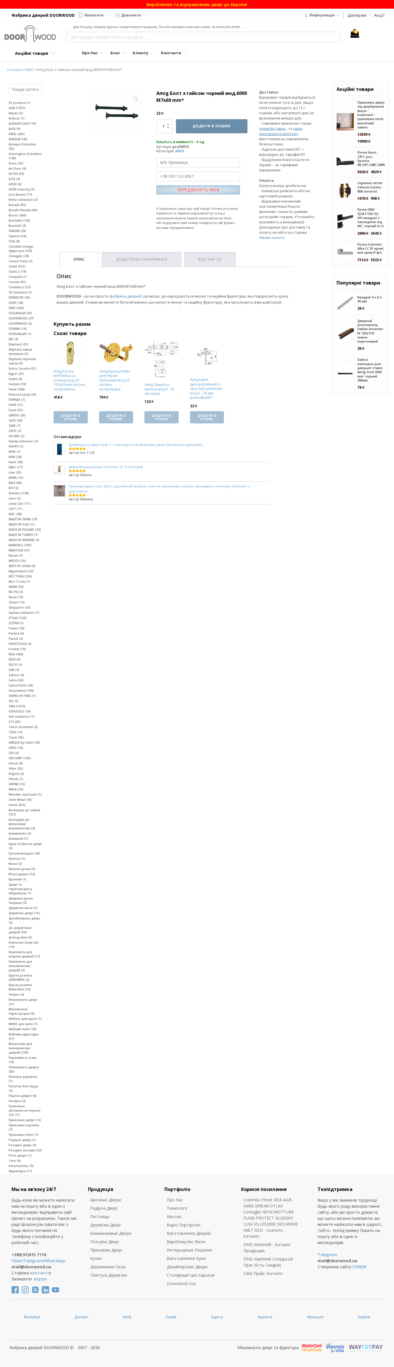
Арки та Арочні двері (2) (25, 846)
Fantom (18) (17, 384)
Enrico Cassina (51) (23, 368)
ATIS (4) (14, 179)
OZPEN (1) (16, 623)
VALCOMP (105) (20, 758)
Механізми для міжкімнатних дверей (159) (20, 1048)
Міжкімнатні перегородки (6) (22, 1011)
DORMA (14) (18, 329)
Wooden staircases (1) (25, 794)
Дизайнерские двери (187, 1266)
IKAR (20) (15, 457)
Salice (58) (16, 680)
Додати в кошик (212, 126)
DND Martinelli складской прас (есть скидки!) (268, 1262)
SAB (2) (14, 670)
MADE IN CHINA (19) (23, 519)
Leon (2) (15, 498)
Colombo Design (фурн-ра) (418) (21, 248)
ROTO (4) (15, 665)
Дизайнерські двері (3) (24, 920)
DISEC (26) (16, 303)
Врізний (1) (17, 879)
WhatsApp (54, 1260)
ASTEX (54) (16, 174)
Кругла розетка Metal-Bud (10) (20, 987)
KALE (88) (15, 483)
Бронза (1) (17, 859)
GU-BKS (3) (17, 436)
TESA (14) (15, 732)
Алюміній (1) (18, 839)
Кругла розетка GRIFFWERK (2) (20, 977)
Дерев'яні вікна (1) (23, 908)
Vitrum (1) (16, 779)
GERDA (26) (17, 415)
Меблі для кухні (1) (23, 1024)
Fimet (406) (17, 389)
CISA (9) (14, 241)
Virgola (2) (16, 774)
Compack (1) (18, 277)
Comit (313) (17, 266)
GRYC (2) (15, 431)
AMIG (29, 69)
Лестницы (99, 1216)
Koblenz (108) (19, 493)
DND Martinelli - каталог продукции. (267, 1247)
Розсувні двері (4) (22, 1145)
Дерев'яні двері (105, 1225)
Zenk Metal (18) (20, 800)
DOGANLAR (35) (20, 313)
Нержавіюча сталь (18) (23, 1060)
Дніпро (81, 1316)
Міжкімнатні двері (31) (23, 1002)
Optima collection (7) (24, 613)
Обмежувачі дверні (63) (24, 1069)
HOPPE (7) (16, 446)
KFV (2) (13, 488)
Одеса (217, 1316)
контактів (40, 1273)
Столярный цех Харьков (191, 1275)
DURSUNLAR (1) (20, 334)
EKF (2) (13, 339)
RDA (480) (16, 654)
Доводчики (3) (20, 937)
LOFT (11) (15, 509)
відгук (40, 1279)
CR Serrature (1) (20, 292)
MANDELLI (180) (20, 545)
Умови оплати (271, 237)
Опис (79, 259)
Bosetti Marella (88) (23, 210)
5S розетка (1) (19, 103)
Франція (315, 1316)
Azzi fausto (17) (20, 194)
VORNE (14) (17, 784)
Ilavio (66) (16, 462)
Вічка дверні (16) (22, 874)
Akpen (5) (16, 113)
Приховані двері (106, 1250)
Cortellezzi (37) (20, 287)
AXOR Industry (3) (22, 189)
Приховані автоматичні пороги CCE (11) (24, 1110)
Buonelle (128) (19, 220)
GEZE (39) (15, 420)
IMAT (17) (16, 467)
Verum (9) (16, 763)
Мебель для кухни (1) (25, 1019)
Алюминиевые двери (110, 1233)
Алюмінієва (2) (20, 833)
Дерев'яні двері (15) (24, 913)
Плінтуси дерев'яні (108, 1275)
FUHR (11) (16, 405)
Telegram (33, 1260)
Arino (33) (16, 163)
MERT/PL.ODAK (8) (22, 566)
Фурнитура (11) (20, 1171)
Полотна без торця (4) (23, 1088)
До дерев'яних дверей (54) (20, 930)
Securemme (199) (21, 691)
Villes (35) (16, 768)
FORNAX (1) (17, 400)
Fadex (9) (15, 379)
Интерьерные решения (189, 1250)
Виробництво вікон (186, 1241)
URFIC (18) (16, 748)
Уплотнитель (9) (21, 1166)
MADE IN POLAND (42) (25, 530)
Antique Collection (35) (22, 146)
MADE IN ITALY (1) (22, 524)
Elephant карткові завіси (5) (22, 361)
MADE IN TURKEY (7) (23, 535)
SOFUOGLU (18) (20, 711)
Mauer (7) (16, 555)
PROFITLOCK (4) (20, 644)
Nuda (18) (16, 597)
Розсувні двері (104, 1241)
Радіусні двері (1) (22, 1140)
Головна (14, 69)
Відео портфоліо (183, 1225)
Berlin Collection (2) (23, 200)
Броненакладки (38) (24, 853)
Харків (364, 1316)
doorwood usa (181, 1283)
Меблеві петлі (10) (22, 1029)
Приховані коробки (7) (24, 1127)
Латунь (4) (16, 994)
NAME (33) (16, 587)
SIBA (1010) (17, 706)
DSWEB (359, 1266)
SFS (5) (13, 701)
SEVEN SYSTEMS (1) (22, 696)
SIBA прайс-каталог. (263, 1273)
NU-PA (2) (16, 592)
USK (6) (14, 753)
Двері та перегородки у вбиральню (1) (20, 888)
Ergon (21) (16, 374)
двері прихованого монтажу (281, 131)
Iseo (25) (15, 472)
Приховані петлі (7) (23, 1135)
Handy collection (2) (23, 441)
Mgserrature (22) (21, 571)
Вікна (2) (15, 864)
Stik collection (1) (21, 717)
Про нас (175, 1200)
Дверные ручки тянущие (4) (21, 900)
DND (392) (16, 308)
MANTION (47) (19, 550)
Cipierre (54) (18, 236)
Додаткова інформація (141, 259)
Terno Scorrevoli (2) (23, 727)
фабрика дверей (126, 296)
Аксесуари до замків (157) (24, 812)
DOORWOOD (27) (21, 318)
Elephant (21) (18, 344)
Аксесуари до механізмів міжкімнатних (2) (22, 824)
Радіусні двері (103, 1208)
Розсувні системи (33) (25, 1150)
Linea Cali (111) (20, 504)
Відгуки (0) (210, 259)
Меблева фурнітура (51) (23, 1036)
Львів (171, 1316)
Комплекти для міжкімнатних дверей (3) (20, 966)
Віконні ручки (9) (22, 869)
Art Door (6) (17, 169)
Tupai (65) (16, 737)
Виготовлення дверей (189, 1233)
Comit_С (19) (18, 272)
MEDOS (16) (17, 561)
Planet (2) (16, 639)
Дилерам (356, 15)
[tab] (79, 259)
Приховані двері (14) (25, 1120)
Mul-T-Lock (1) (19, 581)
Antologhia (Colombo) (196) (25, 156)
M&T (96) (15, 514)
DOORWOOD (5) (20, 323)
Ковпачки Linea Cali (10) (23, 944)
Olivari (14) (17, 602)
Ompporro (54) (20, 607)
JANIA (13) (16, 478)
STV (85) (15, 722)
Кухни (96, 1258)
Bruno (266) (17, 215)
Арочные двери (105, 1200)
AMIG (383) (17, 134)
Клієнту (140, 52)
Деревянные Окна (107, 1266)
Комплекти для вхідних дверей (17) (24, 954)
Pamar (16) (17, 628)
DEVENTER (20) (19, 298)
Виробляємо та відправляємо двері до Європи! (197, 4)
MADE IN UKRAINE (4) (24, 540)
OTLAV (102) (18, 618)
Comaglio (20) (19, 256)
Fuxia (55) (16, 410)
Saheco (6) (16, 675)
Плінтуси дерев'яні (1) (23, 1079)
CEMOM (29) (17, 231)
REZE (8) (14, 659)
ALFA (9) (14, 129)
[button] (135, 99)
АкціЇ (379, 15)
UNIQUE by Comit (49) (24, 742)
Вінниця (32, 1316)
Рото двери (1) (20, 1155)
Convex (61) (17, 282)
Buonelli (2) (17, 226)
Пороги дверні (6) (23, 1096)
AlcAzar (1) (17, 118)
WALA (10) (16, 789)
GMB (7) (14, 426)
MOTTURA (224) (20, 576)
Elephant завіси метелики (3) (20, 351)
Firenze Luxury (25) (23, 394)
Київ (127, 1316)
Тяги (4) (15, 1161)
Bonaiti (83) (17, 205)
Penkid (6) (16, 633)
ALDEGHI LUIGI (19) (22, 123)
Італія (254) (17, 805)
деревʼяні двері (272, 128)
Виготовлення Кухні (186, 1258)
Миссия (174, 1216)
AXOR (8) (15, 184)
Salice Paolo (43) (21, 685)
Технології (177, 1208)
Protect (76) (17, 649)
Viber (17, 1260)
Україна (264, 1316)
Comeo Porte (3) (21, 261)
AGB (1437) (17, 108)
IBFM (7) (14, 452)
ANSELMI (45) (18, 139)
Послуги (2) (17, 1101)
